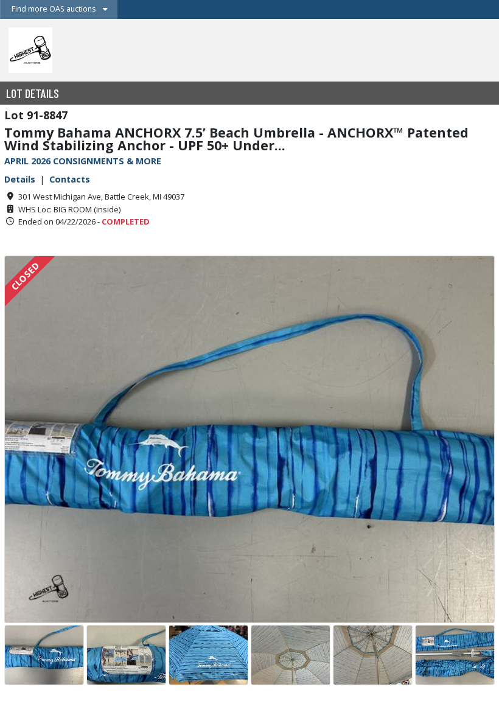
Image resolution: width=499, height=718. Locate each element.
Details (19, 179)
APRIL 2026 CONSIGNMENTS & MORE (82, 161)
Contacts (69, 179)
